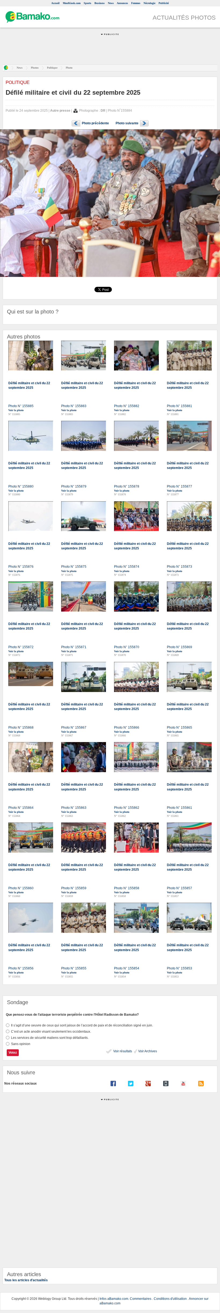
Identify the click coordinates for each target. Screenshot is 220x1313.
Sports (87, 3)
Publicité (164, 3)
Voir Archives (147, 1051)
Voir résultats (122, 1051)
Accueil (55, 3)
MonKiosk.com (71, 3)
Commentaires (140, 1299)
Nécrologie (149, 3)
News (111, 3)
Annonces (122, 3)
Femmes (135, 3)
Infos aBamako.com (114, 1299)
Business (99, 3)
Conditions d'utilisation (170, 1299)
